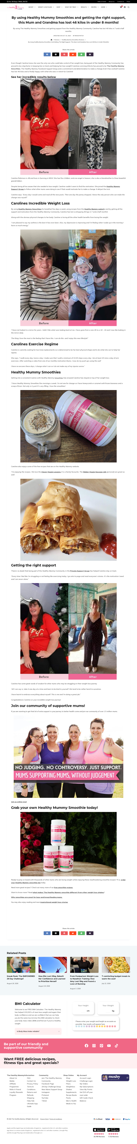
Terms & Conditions (56, 1119)
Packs (68, 1098)
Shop (58, 7)
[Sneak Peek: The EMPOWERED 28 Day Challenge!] (21, 965)
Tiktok (44, 1101)
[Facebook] (47, 54)
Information (29, 1075)
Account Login (85, 1078)
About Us (112, 1)
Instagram (46, 1092)
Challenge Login (86, 1081)
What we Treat (70, 7)
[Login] (125, 7)
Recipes (94, 7)
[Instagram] (94, 1046)
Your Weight (108, 1005)
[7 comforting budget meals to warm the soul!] (116, 965)
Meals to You (71, 1103)
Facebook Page (48, 1084)
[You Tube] (109, 1046)
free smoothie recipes (63, 887)
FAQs (128, 1)
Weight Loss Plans (45, 7)
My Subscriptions (86, 1086)
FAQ (28, 1078)
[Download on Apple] (99, 1130)
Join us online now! (19, 802)
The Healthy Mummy (15, 1075)
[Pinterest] (64, 54)
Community (43, 1075)
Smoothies (59, 378)
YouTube (45, 1098)
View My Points (86, 1089)
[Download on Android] (113, 1130)
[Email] (89, 54)
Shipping (30, 1098)
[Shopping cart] (121, 7)
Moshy (31, 7)
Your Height (83, 1005)
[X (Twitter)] (55, 54)
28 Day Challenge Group (51, 1086)
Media (12, 1081)
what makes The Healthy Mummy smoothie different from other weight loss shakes (68, 892)
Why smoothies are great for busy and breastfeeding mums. (36, 897)
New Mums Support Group (52, 1089)
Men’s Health (71, 1101)
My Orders (84, 1084)
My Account (82, 1075)
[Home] (51, 40)
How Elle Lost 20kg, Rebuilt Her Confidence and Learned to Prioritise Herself (52, 978)
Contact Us (120, 1)
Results (84, 7)
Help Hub (30, 1101)
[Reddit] (72, 54)
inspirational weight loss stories (54, 902)
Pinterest (45, 1095)
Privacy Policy (32, 1084)
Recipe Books (71, 1095)
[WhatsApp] (81, 54)
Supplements (71, 1092)
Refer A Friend (102, 1)
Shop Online (68, 1075)
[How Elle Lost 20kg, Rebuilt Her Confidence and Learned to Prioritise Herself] (53, 965)
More (103, 7)
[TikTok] (116, 1046)
